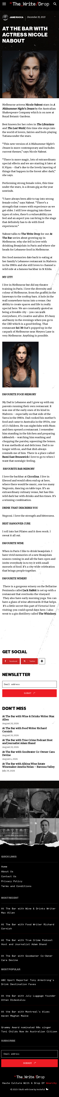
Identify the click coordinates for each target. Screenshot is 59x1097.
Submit (27, 693)
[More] (42, 661)
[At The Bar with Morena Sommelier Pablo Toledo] (44, 833)
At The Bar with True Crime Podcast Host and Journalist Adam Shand (27, 742)
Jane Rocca (16, 17)
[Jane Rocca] (5, 17)
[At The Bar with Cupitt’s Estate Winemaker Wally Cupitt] (44, 803)
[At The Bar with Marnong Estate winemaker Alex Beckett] (14, 803)
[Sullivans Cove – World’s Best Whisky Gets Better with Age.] (14, 833)
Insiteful (41, 1089)
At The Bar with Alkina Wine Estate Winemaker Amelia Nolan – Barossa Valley (28, 765)
